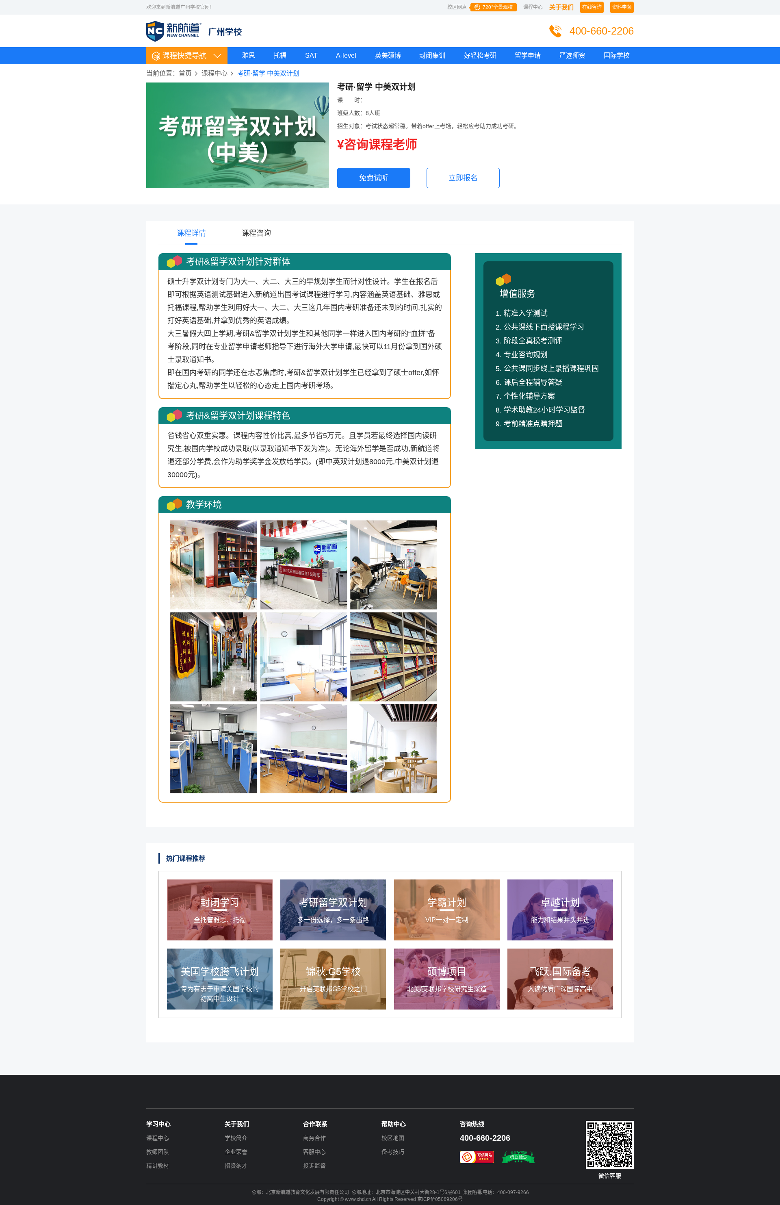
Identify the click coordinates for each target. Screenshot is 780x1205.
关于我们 (561, 7)
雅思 (248, 55)
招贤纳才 (236, 1165)
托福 (279, 55)
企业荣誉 (236, 1152)
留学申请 (528, 55)
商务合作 (314, 1138)
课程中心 (533, 7)
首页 (185, 73)
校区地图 (392, 1138)
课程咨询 (256, 233)
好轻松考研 (480, 55)
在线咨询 (592, 7)
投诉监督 (314, 1165)
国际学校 (617, 55)
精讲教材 (157, 1165)
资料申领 (622, 7)
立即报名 (463, 178)
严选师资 (572, 55)
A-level (346, 55)
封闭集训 (432, 55)
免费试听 (373, 178)
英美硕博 (388, 55)
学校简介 (236, 1138)
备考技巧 (392, 1152)
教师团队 (157, 1152)
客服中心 (314, 1152)
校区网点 (480, 7)
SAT (311, 55)
